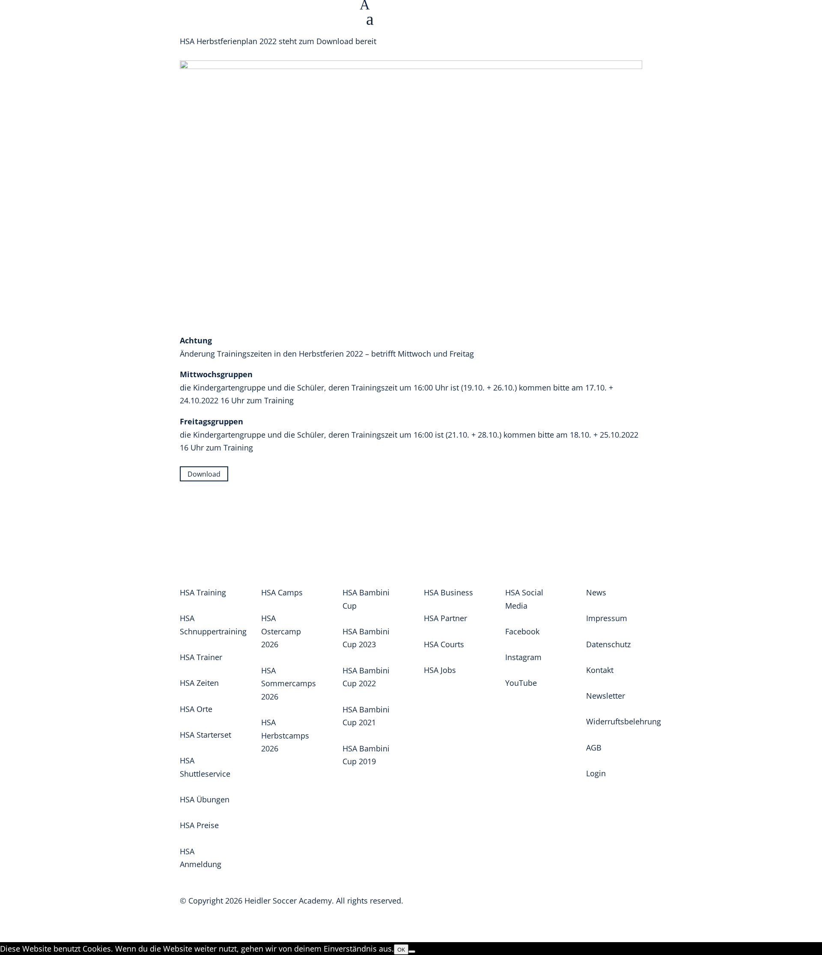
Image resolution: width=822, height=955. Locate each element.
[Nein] (411, 951)
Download (204, 473)
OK (401, 949)
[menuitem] (591, 21)
